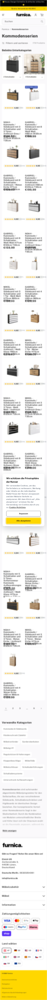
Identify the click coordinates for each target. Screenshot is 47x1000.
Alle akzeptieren (23, 521)
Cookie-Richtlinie (17, 507)
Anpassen (23, 514)
